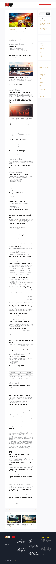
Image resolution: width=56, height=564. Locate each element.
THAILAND (30, 538)
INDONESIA (30, 540)
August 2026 (41, 45)
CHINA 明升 (30, 539)
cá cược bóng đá (42, 64)
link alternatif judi (42, 74)
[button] (45, 4)
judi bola (41, 68)
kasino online (41, 71)
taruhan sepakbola (42, 92)
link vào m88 (41, 75)
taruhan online (42, 90)
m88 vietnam (41, 81)
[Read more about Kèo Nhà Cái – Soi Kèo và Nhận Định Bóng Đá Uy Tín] (29, 519)
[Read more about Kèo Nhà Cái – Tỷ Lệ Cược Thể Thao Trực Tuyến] (14, 519)
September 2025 (42, 51)
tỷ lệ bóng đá (41, 94)
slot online (41, 85)
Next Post (35, 509)
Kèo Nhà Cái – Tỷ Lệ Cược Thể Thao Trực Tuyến (13, 525)
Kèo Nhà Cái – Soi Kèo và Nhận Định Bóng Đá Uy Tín (28, 525)
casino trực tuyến (42, 66)
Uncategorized (42, 96)
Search (40, 11)
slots (40, 86)
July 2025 (41, 53)
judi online (41, 70)
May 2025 (41, 56)
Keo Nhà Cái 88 (18, 220)
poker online (41, 82)
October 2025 (41, 49)
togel (40, 93)
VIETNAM (30, 541)
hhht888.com (16, 560)
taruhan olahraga (42, 89)
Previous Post (7, 509)
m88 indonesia (42, 79)
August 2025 (41, 52)
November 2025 (42, 48)
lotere (40, 78)
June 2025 (41, 55)
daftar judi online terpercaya (44, 67)
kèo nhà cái (11, 29)
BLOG (30, 542)
